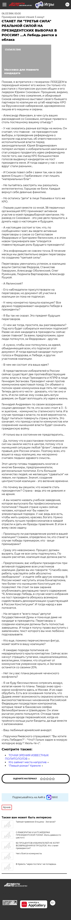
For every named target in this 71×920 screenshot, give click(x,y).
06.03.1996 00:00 (11, 13)
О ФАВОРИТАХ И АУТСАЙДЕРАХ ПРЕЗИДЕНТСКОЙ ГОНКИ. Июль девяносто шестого (38, 835)
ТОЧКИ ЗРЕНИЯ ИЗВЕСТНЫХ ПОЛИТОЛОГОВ (27, 757)
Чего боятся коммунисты (29, 853)
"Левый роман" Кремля (25, 765)
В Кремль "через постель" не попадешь (36, 864)
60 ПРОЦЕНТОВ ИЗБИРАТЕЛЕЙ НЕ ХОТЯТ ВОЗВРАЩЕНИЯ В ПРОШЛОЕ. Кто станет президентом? (38, 845)
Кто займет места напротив (28, 762)
